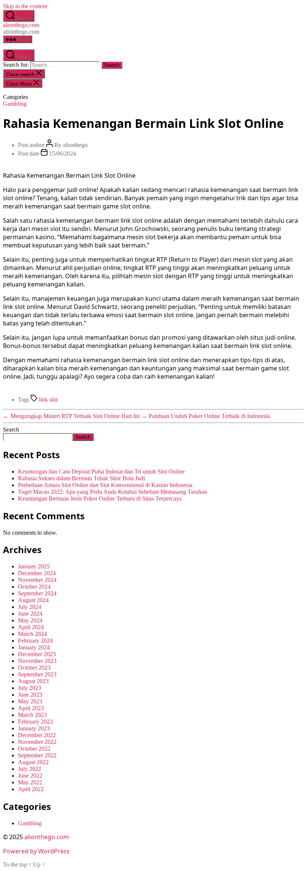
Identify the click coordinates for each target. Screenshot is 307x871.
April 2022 (31, 789)
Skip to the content (25, 6)
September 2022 (37, 755)
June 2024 (30, 613)
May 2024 (30, 620)
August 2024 (33, 600)
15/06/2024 (62, 153)
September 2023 (37, 674)
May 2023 (30, 701)
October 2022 (34, 748)
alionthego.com (21, 25)
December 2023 (37, 654)
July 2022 (29, 769)
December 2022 (37, 735)
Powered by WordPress (36, 851)
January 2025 (34, 566)
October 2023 (34, 667)
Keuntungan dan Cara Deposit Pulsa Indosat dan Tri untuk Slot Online (101, 471)
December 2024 (37, 573)
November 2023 (37, 661)
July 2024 (29, 607)
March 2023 (32, 715)
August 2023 (33, 681)
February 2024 (35, 640)
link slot (48, 399)
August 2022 (33, 762)
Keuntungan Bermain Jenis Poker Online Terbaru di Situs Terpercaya (100, 498)
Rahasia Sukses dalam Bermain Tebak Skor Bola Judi (81, 478)
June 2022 (30, 775)
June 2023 (30, 694)
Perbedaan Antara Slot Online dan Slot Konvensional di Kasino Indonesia (105, 485)
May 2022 (30, 782)
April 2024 (31, 627)
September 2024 (37, 593)
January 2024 (34, 647)
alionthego (75, 145)
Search (11, 429)
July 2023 (29, 688)
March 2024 (32, 634)
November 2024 (37, 580)
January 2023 (34, 728)
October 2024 (34, 586)
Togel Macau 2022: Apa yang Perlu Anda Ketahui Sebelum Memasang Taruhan (112, 492)
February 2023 (35, 721)
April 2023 (31, 708)
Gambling (15, 103)
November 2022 (37, 742)
